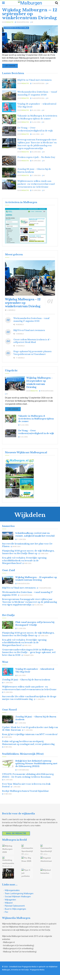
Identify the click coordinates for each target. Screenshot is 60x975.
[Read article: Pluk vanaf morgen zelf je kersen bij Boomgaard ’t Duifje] (7, 625)
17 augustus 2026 (37, 83)
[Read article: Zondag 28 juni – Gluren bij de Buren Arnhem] (9, 173)
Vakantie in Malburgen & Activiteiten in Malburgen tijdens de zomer (36, 419)
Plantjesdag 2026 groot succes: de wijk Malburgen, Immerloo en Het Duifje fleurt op (28, 552)
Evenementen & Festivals (16, 28)
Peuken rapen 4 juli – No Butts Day (36, 157)
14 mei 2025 (7, 794)
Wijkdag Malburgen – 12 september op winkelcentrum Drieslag (29, 13)
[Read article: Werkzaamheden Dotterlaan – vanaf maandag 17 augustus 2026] (9, 95)
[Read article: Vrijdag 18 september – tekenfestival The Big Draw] (9, 107)
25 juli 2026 (35, 110)
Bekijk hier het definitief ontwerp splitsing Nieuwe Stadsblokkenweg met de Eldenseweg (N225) (36, 764)
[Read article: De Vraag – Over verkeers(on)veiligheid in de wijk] (9, 131)
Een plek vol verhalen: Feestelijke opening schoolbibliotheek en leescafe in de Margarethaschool (24, 560)
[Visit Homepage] (30, 3)
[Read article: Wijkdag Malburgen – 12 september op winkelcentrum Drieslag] (30, 39)
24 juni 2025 (8, 779)
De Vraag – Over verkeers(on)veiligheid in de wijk (36, 432)
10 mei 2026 (44, 553)
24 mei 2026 (7, 747)
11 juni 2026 (21, 539)
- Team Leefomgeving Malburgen (18, 893)
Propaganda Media (37, 970)
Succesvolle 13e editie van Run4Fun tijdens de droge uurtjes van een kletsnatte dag (29, 698)
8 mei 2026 (27, 563)
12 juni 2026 (21, 628)
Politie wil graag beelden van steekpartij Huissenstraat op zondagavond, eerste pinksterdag (28, 742)
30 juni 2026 (36, 152)
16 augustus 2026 (37, 98)
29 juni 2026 (36, 160)
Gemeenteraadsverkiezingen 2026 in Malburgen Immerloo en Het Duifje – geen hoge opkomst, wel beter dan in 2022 (28, 652)
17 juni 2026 (28, 730)
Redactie (9, 22)
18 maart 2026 (28, 655)
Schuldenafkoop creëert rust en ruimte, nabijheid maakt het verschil (35, 534)
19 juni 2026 (36, 190)
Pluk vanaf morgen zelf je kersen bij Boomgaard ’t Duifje (34, 623)
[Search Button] (56, 3)
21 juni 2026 (36, 175)
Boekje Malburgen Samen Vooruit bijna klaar (25, 791)
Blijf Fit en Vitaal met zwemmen (34, 80)
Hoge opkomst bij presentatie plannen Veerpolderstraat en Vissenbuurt (32, 352)
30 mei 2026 (7, 737)
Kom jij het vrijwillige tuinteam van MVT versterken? (30, 734)
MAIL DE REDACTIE (16, 833)
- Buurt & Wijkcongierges (14, 909)
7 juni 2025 (16, 787)
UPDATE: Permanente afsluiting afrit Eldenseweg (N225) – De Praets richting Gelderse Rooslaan (27, 775)
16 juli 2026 (35, 122)
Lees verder (11, 66)
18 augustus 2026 (22, 22)
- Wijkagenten (9, 899)
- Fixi (5, 912)
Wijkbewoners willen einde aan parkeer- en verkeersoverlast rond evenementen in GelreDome (36, 184)
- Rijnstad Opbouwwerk (14, 906)
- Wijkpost (8, 903)
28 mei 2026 (16, 546)
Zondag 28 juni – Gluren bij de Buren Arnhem (26, 679)
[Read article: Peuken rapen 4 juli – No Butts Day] (9, 161)
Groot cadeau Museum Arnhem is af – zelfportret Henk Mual (32, 341)
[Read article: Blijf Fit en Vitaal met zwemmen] (9, 83)
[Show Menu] (3, 3)
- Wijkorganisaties (11, 890)
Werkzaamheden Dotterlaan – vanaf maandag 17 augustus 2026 (31, 319)
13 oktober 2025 (23, 770)
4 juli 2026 (35, 134)
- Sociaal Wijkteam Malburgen (17, 896)
